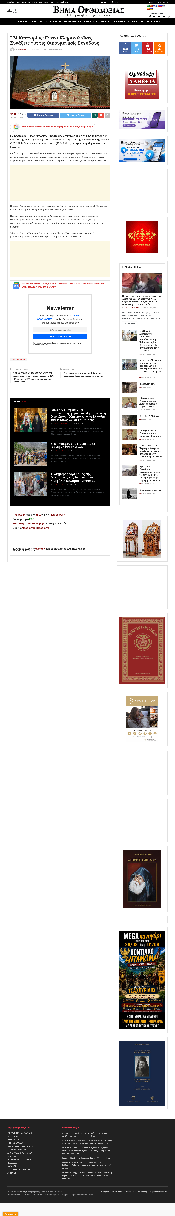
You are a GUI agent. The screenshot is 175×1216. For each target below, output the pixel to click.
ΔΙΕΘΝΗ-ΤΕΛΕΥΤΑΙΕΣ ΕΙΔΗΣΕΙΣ (20, 1146)
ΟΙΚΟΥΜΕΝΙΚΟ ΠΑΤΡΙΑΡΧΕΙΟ (19, 1133)
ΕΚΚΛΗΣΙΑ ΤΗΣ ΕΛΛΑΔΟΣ (17, 1150)
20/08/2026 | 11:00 (71, 484)
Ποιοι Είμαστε (22, 2)
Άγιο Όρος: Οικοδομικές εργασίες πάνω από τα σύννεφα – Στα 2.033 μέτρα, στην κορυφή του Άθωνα (149, 473)
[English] (154, 6)
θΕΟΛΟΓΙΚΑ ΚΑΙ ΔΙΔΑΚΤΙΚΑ (18, 1170)
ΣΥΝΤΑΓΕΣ (11, 1173)
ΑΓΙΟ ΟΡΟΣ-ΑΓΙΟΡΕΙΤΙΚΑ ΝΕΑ (19, 1153)
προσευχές (28, 528)
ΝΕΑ (38, 515)
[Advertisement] (60, 183)
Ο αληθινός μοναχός (150, 489)
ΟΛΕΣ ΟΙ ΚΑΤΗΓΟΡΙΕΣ (149, 22)
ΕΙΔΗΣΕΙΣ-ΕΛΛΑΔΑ (15, 1143)
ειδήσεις (40, 548)
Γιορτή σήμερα (36, 523)
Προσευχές (12, 1163)
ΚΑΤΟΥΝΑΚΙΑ (147, 383)
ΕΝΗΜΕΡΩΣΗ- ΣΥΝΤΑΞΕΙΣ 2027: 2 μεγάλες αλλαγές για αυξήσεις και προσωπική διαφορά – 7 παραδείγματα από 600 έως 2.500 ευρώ (86, 1151)
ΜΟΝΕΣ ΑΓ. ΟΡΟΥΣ (37, 22)
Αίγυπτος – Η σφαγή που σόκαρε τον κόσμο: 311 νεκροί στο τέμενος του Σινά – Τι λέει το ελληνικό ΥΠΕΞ (150, 367)
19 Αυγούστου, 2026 (149, 308)
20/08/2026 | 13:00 (77, 423)
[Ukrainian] (151, 9)
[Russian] (160, 6)
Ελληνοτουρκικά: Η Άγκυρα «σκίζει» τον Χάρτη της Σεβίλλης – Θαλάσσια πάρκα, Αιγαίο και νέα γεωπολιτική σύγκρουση (86, 1165)
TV (105, 2)
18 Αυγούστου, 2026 (148, 460)
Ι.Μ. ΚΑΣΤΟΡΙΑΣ (18, 359)
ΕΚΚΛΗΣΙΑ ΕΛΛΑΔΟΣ (72, 22)
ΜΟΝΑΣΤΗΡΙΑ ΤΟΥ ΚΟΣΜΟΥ (125, 22)
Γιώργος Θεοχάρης (61, 423)
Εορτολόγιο (19, 523)
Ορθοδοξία (19, 515)
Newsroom (23, 49)
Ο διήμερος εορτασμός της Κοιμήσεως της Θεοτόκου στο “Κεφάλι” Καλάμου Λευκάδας (73, 477)
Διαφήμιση (11, 2)
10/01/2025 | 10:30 (39, 49)
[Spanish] (148, 9)
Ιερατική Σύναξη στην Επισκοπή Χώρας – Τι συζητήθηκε (86, 1158)
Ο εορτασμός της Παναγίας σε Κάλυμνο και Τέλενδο (73, 445)
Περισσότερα (130, 323)
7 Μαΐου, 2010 (145, 419)
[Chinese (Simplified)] (151, 6)
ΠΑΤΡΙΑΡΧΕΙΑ (55, 22)
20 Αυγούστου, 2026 (148, 439)
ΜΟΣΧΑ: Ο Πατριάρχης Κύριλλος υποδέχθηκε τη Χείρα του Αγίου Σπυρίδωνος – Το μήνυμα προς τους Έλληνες (149, 340)
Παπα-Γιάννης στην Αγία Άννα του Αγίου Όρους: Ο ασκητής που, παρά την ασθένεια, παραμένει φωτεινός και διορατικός (141, 300)
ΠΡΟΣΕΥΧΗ (104, 22)
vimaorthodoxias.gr (20, 1192)
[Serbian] (163, 6)
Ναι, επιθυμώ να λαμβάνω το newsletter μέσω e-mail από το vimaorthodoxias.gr (57, 344)
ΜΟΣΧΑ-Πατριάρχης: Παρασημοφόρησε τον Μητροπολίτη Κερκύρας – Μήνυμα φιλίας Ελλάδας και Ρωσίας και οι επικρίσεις (78, 415)
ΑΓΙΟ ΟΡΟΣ (22, 22)
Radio (115, 2)
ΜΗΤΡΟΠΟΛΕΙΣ (90, 22)
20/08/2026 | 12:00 (71, 451)
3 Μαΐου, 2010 (145, 387)
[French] (157, 6)
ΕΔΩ (31, 519)
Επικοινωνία (32, 2)
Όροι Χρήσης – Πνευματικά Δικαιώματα (53, 2)
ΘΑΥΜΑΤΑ (11, 1166)
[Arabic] (148, 6)
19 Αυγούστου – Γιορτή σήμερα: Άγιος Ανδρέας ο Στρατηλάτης (148, 402)
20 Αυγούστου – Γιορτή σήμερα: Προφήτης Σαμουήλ (150, 433)
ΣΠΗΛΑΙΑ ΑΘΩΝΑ (149, 416)
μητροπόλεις (57, 515)
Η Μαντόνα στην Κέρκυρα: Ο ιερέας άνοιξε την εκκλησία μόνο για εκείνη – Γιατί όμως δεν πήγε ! (150, 451)
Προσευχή (43, 528)
